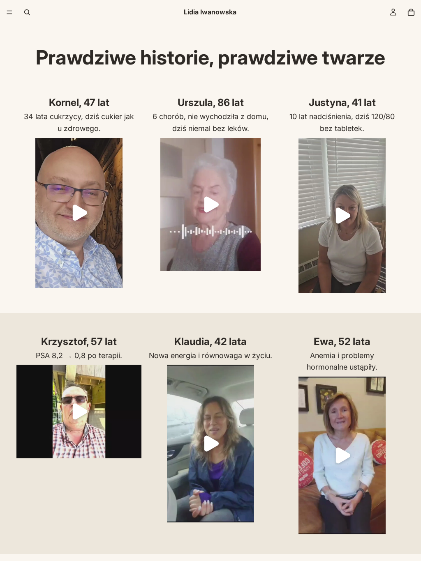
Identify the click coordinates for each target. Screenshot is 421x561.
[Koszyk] (411, 12)
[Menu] (9, 12)
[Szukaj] (27, 12)
